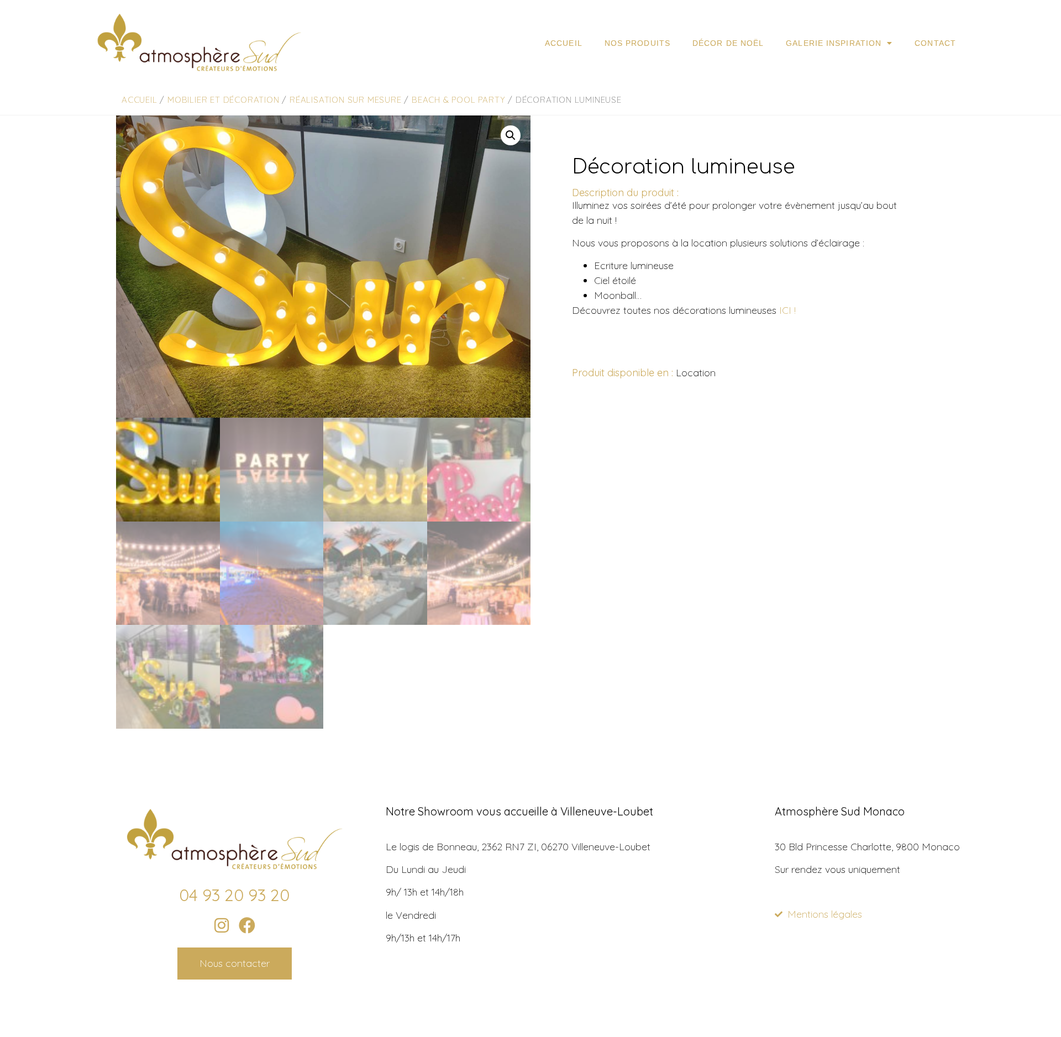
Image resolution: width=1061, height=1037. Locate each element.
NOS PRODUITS (637, 43)
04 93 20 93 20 (234, 895)
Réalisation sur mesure (346, 99)
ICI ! (787, 310)
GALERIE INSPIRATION (833, 43)
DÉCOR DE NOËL (728, 43)
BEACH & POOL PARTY (458, 99)
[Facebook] (247, 925)
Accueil (139, 99)
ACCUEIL (563, 43)
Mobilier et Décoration (223, 99)
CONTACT (935, 43)
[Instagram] (221, 925)
